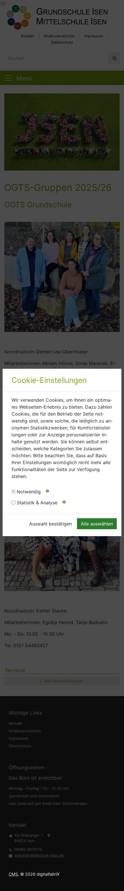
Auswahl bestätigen (50, 524)
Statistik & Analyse (37, 503)
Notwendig (29, 492)
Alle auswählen (97, 524)
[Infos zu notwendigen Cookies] (47, 492)
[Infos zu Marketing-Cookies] (64, 503)
